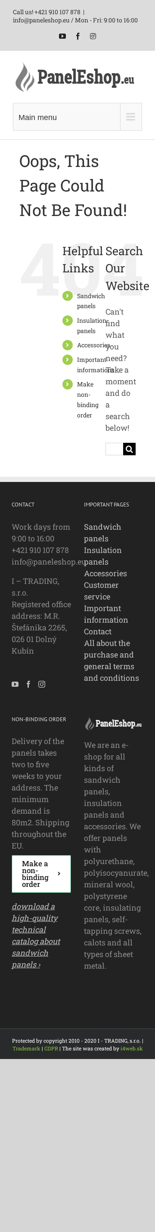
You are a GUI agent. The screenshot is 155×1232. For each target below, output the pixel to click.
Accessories (93, 345)
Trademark (26, 1048)
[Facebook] (28, 684)
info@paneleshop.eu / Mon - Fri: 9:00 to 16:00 (75, 20)
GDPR (51, 1048)
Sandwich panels (102, 532)
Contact (98, 631)
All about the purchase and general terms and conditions (111, 660)
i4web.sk (132, 1048)
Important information (106, 614)
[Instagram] (41, 684)
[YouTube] (15, 684)
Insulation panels (103, 556)
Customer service (101, 591)
